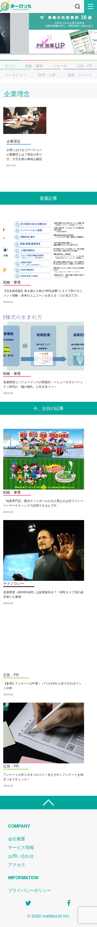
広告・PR (84, 65)
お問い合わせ (21, 856)
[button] (3, 34)
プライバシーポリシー (29, 890)
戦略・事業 (34, 65)
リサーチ (60, 65)
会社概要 (16, 838)
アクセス (16, 864)
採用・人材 (47, 74)
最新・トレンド (80, 74)
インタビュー (15, 74)
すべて (10, 65)
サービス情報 (21, 847)
